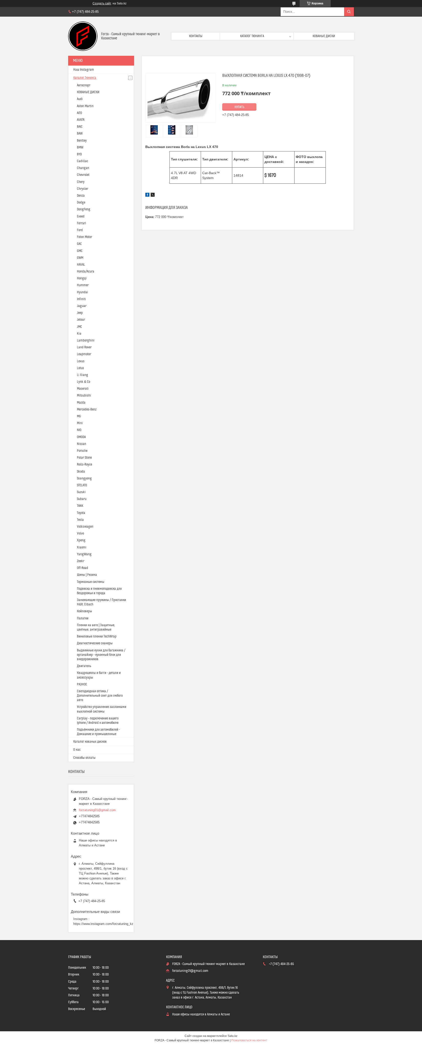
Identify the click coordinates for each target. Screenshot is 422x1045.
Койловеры (84, 611)
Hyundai (82, 292)
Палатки (82, 618)
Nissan (81, 444)
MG (79, 416)
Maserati (83, 389)
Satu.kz (232, 1036)
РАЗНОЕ (82, 684)
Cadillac (82, 161)
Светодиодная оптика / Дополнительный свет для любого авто (100, 695)
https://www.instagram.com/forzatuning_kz (103, 924)
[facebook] (147, 195)
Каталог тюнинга (252, 36)
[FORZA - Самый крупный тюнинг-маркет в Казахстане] (82, 36)
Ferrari (81, 223)
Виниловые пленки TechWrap (96, 636)
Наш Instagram (83, 70)
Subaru (81, 499)
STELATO (82, 485)
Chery (80, 182)
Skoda (81, 472)
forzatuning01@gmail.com (97, 810)
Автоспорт (83, 85)
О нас (77, 750)
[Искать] (349, 11)
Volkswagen (85, 527)
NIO (79, 430)
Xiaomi (81, 547)
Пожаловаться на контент (249, 1040)
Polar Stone (84, 458)
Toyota (81, 513)
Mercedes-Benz (86, 409)
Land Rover (84, 347)
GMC (80, 251)
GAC (79, 244)
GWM (80, 258)
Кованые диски (324, 36)
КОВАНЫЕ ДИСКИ (88, 92)
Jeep (80, 313)
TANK (80, 506)
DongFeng (83, 209)
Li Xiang (82, 375)
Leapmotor (84, 354)
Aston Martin (85, 106)
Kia (79, 334)
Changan (83, 168)
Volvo (80, 533)
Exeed (80, 216)
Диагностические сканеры (95, 643)
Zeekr (80, 561)
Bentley (82, 141)
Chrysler (82, 189)
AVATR (80, 120)
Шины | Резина (87, 575)
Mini (80, 423)
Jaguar (81, 306)
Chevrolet (83, 175)
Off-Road (82, 568)
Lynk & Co (83, 382)
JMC (79, 327)
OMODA (81, 437)
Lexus (80, 361)
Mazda (81, 403)
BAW (80, 134)
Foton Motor (84, 237)
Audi (80, 99)
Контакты (195, 36)
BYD (79, 154)
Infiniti (81, 299)
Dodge (81, 202)
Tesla (80, 520)
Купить (239, 107)
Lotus (80, 368)
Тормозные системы (90, 582)
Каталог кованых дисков (90, 742)
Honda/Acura (85, 271)
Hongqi (82, 278)
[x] (153, 195)
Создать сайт (102, 3)
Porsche (82, 451)
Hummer (83, 285)
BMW (80, 147)
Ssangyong (84, 478)
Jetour (81, 320)
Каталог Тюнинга (84, 78)
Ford (80, 230)
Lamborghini (86, 340)
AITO (79, 113)
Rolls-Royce (84, 464)
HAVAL (81, 265)
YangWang (84, 554)
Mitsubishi (84, 396)
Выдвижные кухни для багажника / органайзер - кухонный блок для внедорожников (101, 654)
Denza (81, 196)
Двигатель (84, 666)
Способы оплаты (84, 758)
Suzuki (81, 492)
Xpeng (81, 540)
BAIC (80, 127)
